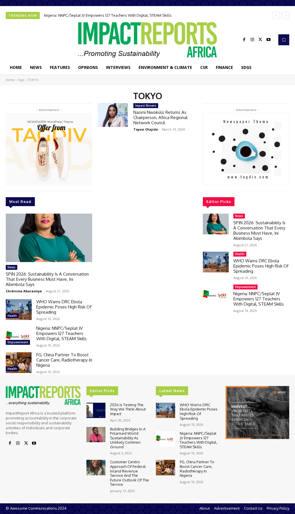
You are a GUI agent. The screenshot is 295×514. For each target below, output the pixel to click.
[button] (283, 39)
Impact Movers (145, 105)
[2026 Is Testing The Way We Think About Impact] (95, 410)
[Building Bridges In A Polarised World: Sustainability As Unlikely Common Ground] (95, 434)
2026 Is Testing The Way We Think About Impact (128, 409)
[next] (285, 15)
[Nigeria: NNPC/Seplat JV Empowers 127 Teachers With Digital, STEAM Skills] (19, 336)
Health (12, 316)
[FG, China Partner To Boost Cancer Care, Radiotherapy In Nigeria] (19, 362)
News (11, 267)
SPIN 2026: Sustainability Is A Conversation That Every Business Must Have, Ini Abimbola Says (47, 279)
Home (10, 80)
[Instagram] (252, 40)
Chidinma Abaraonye (24, 291)
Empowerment (17, 342)
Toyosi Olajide (145, 129)
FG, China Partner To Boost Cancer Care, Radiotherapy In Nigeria (64, 360)
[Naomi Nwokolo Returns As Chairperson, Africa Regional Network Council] (113, 115)
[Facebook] (244, 40)
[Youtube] (268, 40)
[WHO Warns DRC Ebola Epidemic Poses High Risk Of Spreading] (19, 309)
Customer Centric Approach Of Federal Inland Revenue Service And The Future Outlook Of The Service (129, 473)
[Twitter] (260, 40)
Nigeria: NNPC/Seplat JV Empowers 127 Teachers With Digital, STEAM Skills (108, 15)
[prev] (276, 15)
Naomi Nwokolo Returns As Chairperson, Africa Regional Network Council (160, 117)
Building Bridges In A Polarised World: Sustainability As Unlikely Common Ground (127, 438)
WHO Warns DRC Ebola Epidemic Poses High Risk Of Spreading (63, 307)
